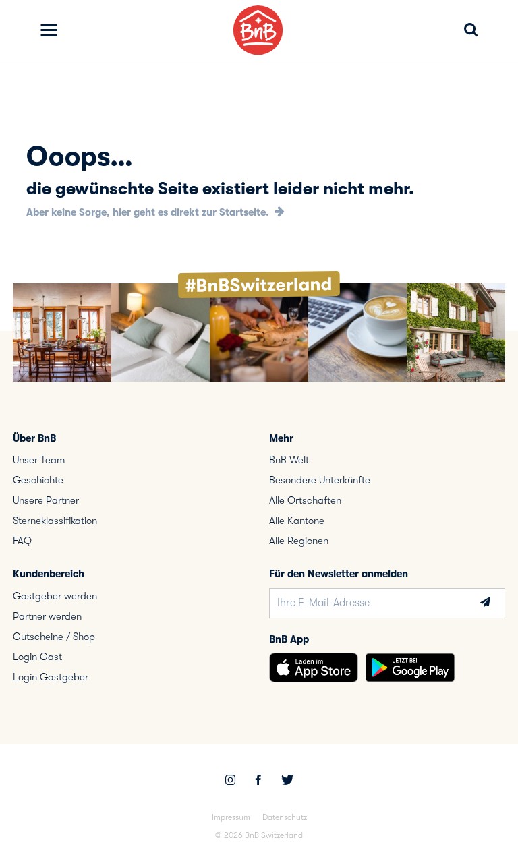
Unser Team (39, 460)
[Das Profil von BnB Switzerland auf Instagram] (230, 781)
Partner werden (47, 616)
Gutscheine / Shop (54, 636)
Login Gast (37, 657)
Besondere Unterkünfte (319, 480)
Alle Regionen (298, 541)
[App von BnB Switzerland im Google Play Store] (410, 667)
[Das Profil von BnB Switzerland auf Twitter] (287, 781)
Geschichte (38, 480)
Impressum (231, 817)
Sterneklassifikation (55, 520)
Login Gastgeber (50, 677)
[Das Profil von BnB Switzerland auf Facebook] (258, 781)
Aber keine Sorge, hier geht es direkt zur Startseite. (149, 212)
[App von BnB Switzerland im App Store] (313, 667)
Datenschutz (284, 817)
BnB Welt (289, 460)
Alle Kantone (296, 520)
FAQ (22, 541)
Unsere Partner (46, 500)
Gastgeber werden (55, 596)
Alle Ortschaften (305, 500)
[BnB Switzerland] (258, 30)
